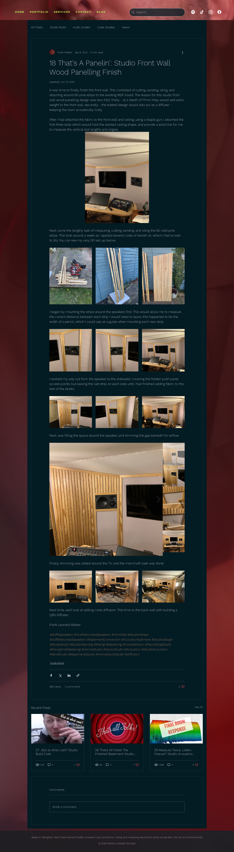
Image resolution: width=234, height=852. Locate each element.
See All (199, 707)
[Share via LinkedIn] (69, 675)
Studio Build (58, 27)
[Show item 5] (174, 541)
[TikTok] (201, 12)
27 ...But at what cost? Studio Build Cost (57, 752)
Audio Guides (81, 27)
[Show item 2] (174, 476)
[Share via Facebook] (51, 675)
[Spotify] (193, 12)
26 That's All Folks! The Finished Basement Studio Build (114, 752)
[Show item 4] (174, 519)
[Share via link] (78, 675)
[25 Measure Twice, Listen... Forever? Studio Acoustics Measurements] (176, 728)
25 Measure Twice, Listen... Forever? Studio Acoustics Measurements (173, 752)
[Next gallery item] (158, 499)
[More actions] (182, 52)
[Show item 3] (174, 497)
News (126, 27)
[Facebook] (219, 12)
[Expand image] (117, 177)
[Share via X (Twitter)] (60, 675)
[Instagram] (210, 12)
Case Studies (106, 27)
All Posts (37, 27)
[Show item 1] (174, 454)
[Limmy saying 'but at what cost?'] (57, 728)
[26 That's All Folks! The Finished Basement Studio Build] (117, 728)
